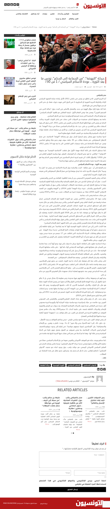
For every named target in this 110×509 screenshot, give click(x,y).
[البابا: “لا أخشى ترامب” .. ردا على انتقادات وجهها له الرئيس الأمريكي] (9, 64)
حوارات (44, 14)
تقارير (52, 14)
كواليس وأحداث (63, 14)
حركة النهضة (45, 365)
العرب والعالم (73, 19)
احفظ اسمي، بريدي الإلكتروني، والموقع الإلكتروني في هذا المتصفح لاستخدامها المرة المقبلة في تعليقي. (72, 482)
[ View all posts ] (62, 381)
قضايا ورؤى (86, 27)
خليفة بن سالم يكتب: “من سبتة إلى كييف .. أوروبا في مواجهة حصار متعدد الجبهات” (21, 131)
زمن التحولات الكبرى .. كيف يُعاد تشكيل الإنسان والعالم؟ (76, 400)
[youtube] (11, 4)
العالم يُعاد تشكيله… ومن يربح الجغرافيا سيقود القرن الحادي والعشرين (23, 119)
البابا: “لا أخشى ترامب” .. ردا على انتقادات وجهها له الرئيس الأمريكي (26, 64)
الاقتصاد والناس (22, 14)
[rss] (8, 4)
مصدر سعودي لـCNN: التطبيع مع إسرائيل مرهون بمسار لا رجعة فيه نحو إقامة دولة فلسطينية (27, 45)
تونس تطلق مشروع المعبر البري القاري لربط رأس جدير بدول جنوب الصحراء (59, 7)
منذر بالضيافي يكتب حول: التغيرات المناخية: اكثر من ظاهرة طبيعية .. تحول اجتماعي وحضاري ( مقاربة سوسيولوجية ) (53, 404)
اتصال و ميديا (61, 19)
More (59, 429)
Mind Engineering (10, 503)
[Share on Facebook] (104, 369)
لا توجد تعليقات (79, 87)
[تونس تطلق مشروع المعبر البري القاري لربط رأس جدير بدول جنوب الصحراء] (9, 82)
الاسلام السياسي (74, 365)
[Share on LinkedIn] (98, 369)
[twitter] (14, 4)
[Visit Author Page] (99, 382)
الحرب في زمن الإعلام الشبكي (27, 98)
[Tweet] (101, 369)
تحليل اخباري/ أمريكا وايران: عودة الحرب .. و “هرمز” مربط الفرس (98, 400)
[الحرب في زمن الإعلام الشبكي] (9, 100)
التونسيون (89, 87)
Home (94, 27)
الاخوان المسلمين (89, 365)
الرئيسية (75, 14)
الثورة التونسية (58, 365)
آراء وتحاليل (35, 14)
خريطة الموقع (43, 503)
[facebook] (18, 4)
